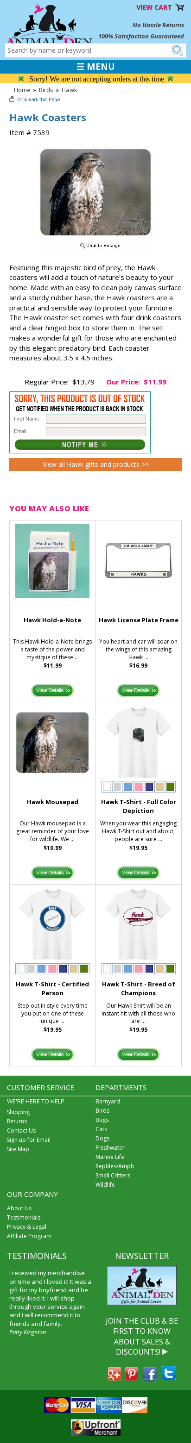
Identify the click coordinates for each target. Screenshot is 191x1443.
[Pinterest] (132, 1378)
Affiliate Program (29, 1236)
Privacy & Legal (26, 1227)
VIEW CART (154, 7)
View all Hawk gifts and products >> (96, 464)
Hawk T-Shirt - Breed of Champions (138, 988)
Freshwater (110, 1148)
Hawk (69, 90)
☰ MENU (95, 67)
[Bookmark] (35, 100)
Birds (46, 90)
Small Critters (113, 1175)
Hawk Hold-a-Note (52, 620)
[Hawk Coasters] (95, 249)
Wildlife (105, 1185)
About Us (19, 1208)
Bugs (102, 1120)
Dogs (102, 1138)
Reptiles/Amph (115, 1166)
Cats (101, 1129)
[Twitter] (169, 1378)
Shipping (18, 1112)
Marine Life (110, 1157)
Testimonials (23, 1217)
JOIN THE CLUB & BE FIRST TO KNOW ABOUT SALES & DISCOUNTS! (142, 1336)
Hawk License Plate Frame (138, 620)
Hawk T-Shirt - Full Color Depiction (138, 806)
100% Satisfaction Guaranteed (141, 36)
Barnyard (108, 1101)
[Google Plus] (114, 1378)
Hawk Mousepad (52, 802)
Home (22, 90)
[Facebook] (150, 1378)
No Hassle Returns (158, 25)
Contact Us (21, 1130)
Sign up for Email (29, 1140)
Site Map (18, 1149)
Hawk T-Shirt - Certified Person (52, 988)
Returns (17, 1121)
